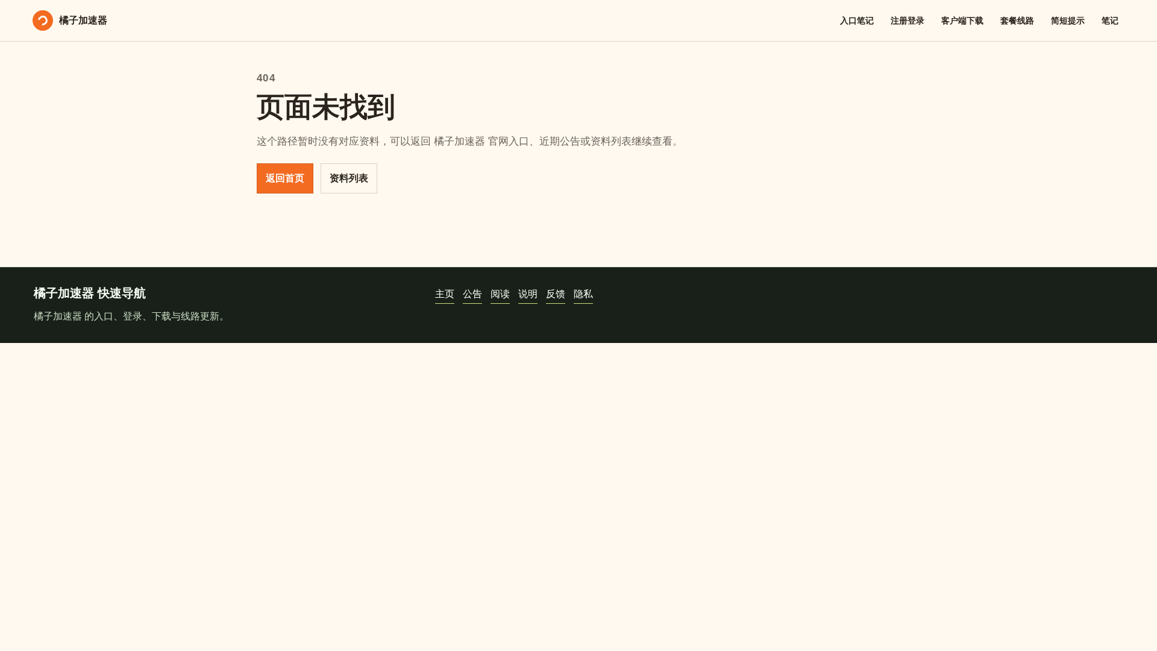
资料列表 (349, 178)
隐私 (583, 294)
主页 (444, 294)
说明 (528, 294)
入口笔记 (857, 20)
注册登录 (907, 20)
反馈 (555, 294)
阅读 (500, 294)
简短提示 (1068, 20)
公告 (472, 294)
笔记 (1110, 20)
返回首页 (285, 178)
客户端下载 (962, 20)
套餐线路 (1017, 20)
